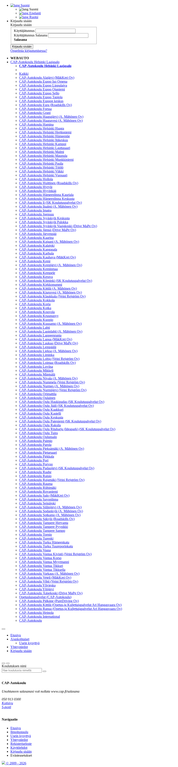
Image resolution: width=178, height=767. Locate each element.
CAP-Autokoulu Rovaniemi (38, 491)
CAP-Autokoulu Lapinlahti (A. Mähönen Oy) (50, 331)
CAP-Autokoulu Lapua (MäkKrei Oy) (45, 339)
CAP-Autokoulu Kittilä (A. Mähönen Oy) (48, 288)
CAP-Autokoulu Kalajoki (36, 245)
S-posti (6, 707)
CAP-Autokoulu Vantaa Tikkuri (41, 566)
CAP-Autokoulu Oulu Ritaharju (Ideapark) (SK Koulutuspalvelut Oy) (67, 429)
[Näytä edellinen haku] (8, 663)
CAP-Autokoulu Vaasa (35, 550)
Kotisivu (7, 703)
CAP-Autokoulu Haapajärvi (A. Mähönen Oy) (51, 116)
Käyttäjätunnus (24, 31)
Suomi (25, 5)
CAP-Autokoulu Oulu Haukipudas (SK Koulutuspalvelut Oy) (61, 402)
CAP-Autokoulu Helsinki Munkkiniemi (46, 159)
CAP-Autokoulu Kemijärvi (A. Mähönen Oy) (50, 265)
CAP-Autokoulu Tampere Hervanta (43, 523)
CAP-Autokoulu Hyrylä (35, 187)
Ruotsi (33, 17)
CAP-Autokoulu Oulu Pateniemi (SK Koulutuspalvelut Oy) (60, 421)
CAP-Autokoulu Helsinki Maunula (43, 156)
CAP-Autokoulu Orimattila (37, 394)
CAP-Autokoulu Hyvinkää (37, 191)
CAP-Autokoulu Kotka (35, 308)
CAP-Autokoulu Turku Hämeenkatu (44, 542)
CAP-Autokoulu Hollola (36, 179)
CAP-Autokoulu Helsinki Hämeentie (44, 136)
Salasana (41, 35)
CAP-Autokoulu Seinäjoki (37, 503)
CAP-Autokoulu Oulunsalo (38, 437)
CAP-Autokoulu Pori (33, 460)
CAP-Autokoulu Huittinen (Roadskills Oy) (48, 183)
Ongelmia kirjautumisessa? (28, 51)
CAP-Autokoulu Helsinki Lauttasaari (44, 148)
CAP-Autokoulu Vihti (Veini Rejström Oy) (48, 581)
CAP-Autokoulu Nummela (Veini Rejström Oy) (52, 382)
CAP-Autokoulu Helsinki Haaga (41, 128)
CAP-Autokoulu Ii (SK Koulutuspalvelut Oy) (50, 202)
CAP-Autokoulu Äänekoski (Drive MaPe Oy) (50, 593)
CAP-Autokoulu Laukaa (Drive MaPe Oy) (48, 343)
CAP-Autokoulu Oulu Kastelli (40, 413)
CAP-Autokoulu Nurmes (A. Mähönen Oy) (49, 386)
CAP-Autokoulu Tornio (35, 534)
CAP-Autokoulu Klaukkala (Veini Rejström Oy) (52, 296)
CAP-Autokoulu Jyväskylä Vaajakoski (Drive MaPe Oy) (58, 226)
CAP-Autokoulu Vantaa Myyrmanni (44, 562)
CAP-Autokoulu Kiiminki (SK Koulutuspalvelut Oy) (55, 280)
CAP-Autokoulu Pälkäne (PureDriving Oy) (49, 601)
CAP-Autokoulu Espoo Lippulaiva (43, 85)
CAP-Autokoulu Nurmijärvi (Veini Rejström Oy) (52, 390)
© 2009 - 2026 (15, 763)
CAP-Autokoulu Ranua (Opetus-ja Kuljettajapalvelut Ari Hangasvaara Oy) (70, 609)
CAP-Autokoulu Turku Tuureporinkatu (46, 546)
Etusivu (15, 635)
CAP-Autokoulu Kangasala (38, 249)
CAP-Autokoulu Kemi (34, 261)
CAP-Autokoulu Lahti (34, 327)
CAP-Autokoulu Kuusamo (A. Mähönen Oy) (50, 323)
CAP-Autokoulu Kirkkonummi (40, 284)
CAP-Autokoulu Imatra (35, 210)
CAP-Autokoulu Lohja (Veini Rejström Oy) (49, 359)
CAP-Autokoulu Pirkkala (36, 456)
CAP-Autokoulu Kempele (37, 273)
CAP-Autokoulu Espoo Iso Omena (43, 81)
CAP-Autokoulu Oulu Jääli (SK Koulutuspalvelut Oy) (56, 405)
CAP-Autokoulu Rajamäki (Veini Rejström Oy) (51, 480)
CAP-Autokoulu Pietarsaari (38, 452)
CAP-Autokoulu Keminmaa (38, 269)
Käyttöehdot (18, 747)
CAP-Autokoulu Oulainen (37, 398)
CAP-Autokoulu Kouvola (37, 312)
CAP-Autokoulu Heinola (36, 612)
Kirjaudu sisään (21, 21)
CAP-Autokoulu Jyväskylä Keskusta (44, 218)
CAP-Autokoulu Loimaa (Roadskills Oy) (47, 363)
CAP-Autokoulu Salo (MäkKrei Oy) (44, 495)
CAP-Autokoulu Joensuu (36, 214)
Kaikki (23, 74)
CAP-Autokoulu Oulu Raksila (40, 425)
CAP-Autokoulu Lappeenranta (40, 335)
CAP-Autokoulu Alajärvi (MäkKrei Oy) (46, 77)
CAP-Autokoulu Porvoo (36, 464)
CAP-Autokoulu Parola (35, 445)
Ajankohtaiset (19, 639)
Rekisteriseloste (21, 744)
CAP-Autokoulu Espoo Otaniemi (42, 89)
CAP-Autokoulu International (39, 616)
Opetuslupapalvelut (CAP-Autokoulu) (45, 597)
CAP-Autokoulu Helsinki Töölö (41, 167)
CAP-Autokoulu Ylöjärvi (36, 589)
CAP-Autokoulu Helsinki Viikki (41, 171)
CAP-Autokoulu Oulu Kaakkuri (41, 409)
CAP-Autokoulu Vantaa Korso (40, 558)
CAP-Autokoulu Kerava (36, 277)
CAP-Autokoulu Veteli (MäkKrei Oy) (45, 577)
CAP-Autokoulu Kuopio (36, 320)
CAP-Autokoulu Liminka (36, 355)
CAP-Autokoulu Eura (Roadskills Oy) (45, 105)
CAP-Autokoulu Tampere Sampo (42, 530)
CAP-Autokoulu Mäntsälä (37, 374)
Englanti (34, 13)
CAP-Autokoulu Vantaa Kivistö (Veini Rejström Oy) (55, 554)
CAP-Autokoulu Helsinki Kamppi (42, 144)
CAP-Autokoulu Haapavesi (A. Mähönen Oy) (51, 120)
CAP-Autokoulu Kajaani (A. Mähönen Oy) (49, 241)
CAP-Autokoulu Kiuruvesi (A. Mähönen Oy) (50, 292)
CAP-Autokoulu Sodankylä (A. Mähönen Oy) (51, 511)
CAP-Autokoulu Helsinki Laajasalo (34, 62)
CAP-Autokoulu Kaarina (36, 238)
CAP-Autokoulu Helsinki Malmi (41, 152)
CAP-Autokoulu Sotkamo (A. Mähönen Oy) (50, 515)
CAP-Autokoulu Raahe (35, 472)
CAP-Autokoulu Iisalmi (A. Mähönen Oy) (48, 206)
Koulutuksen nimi (14, 666)
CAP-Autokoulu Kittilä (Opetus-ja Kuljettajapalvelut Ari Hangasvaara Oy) (70, 605)
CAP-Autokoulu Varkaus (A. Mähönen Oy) (49, 573)
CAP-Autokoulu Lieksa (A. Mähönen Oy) (48, 351)
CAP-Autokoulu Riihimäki (37, 487)
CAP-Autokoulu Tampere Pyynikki (43, 527)
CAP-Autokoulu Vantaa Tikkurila (42, 570)
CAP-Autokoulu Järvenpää (37, 234)
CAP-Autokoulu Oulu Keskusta (41, 417)
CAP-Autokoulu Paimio (35, 441)
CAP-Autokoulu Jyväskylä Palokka (43, 222)
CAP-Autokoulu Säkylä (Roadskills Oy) (47, 519)
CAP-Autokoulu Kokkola (37, 300)
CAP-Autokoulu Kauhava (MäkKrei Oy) (47, 257)
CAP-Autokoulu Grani (35, 113)
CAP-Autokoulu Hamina (36, 124)
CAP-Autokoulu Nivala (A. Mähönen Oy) (48, 378)
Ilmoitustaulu (19, 732)
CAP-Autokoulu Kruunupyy (39, 316)
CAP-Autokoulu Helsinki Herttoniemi (45, 132)
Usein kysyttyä (29, 643)
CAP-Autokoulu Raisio (35, 476)
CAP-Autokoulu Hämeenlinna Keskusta (46, 198)
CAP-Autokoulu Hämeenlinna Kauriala (46, 195)
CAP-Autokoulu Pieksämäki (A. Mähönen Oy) (51, 448)
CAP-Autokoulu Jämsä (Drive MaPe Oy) (47, 230)
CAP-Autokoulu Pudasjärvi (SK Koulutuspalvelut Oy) (56, 468)
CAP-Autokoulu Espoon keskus (41, 101)
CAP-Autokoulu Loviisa (36, 366)
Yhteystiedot (19, 647)
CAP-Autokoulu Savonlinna (38, 499)
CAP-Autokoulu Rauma (36, 484)
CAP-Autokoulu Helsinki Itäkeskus (43, 140)
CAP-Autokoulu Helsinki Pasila (41, 163)
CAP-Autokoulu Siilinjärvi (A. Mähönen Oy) (50, 507)
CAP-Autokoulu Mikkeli (36, 370)
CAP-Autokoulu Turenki (36, 538)
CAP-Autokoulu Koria (35, 304)
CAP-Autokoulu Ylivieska (37, 585)
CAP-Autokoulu (30, 620)
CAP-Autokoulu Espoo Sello (39, 93)
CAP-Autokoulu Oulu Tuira (38, 433)
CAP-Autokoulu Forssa (35, 109)
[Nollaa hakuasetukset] (3, 663)
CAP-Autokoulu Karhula (36, 253)
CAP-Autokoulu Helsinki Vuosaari (43, 175)
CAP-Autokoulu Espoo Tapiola (41, 97)
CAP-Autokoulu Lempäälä (37, 347)
